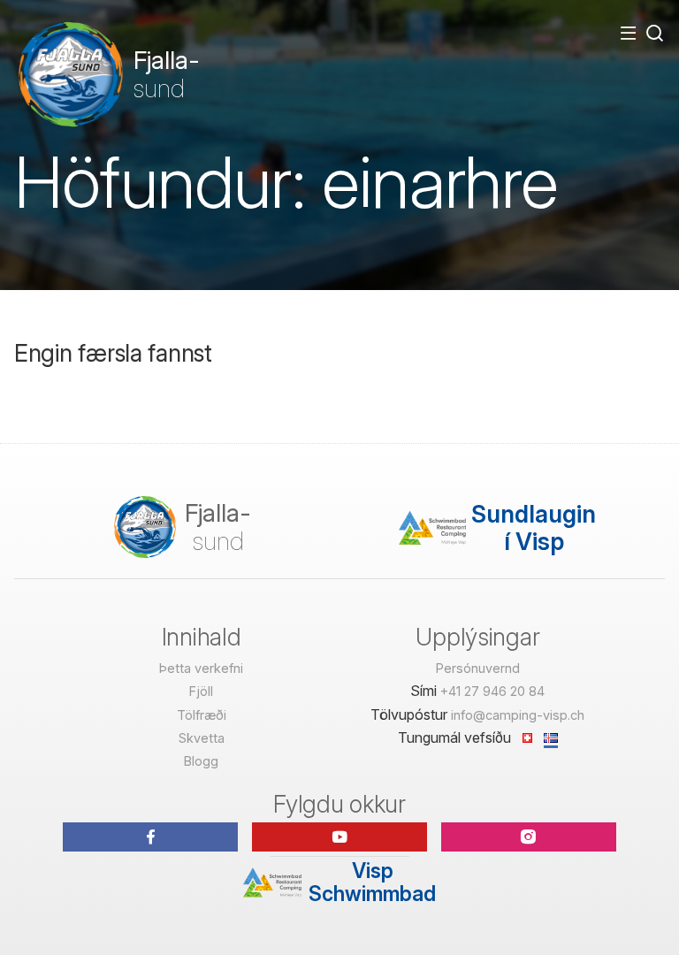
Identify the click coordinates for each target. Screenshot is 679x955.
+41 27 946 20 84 (492, 691)
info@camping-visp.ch (517, 714)
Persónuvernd (478, 668)
